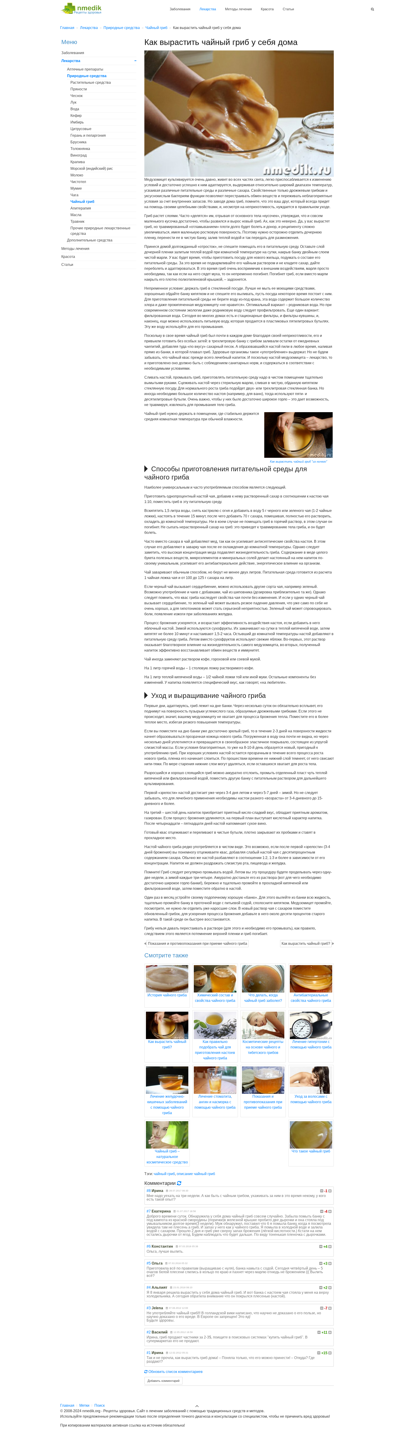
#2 (149, 1332)
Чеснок (76, 96)
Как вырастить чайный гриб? (306, 943)
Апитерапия (80, 208)
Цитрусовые (80, 129)
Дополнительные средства (89, 240)
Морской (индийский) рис (91, 168)
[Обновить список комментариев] (180, 1183)
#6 (149, 1246)
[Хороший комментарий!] (330, 1191)
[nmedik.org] (83, 8)
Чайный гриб (82, 202)
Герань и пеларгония (88, 135)
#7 (149, 1211)
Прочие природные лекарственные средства (100, 231)
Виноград (78, 155)
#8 (149, 1191)
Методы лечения (238, 9)
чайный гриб (164, 1174)
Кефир (76, 116)
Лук (73, 102)
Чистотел (78, 182)
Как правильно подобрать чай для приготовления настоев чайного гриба (215, 1050)
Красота (267, 9)
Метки (84, 1405)
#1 (149, 1353)
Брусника (78, 142)
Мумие (76, 188)
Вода (74, 109)
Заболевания (180, 9)
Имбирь (77, 122)
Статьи (288, 9)
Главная (67, 1405)
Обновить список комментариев (175, 1372)
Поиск (99, 1405)
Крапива (77, 162)
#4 (149, 1287)
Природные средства (86, 76)
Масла (75, 215)
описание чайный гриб (196, 1174)
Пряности (78, 89)
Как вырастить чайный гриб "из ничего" (298, 461)
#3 (149, 1308)
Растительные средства (90, 82)
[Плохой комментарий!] (321, 1191)
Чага (74, 195)
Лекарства (208, 9)
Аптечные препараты (85, 69)
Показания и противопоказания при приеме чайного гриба (197, 943)
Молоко (76, 175)
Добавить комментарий (163, 1380)
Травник (77, 221)
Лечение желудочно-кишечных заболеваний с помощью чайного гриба (167, 1105)
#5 (149, 1263)
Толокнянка (80, 149)
